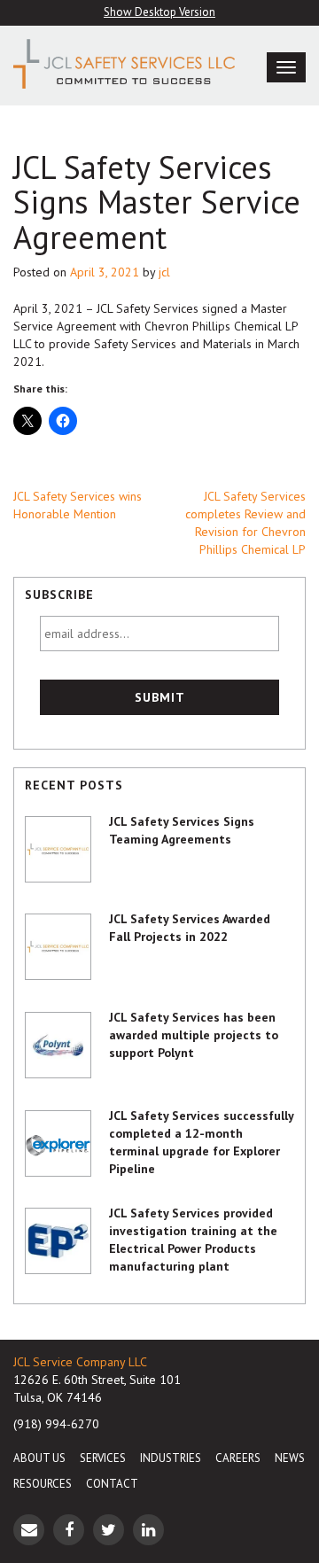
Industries (170, 1458)
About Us (39, 1458)
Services (103, 1458)
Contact (112, 1483)
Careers (238, 1458)
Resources (42, 1483)
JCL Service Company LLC (80, 1362)
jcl (164, 272)
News (290, 1458)
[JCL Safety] (119, 64)
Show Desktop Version (159, 11)
